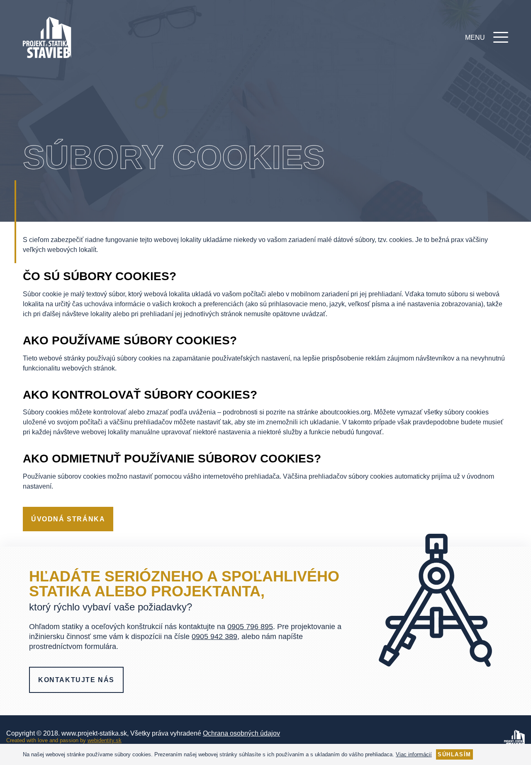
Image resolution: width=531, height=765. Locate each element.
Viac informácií (414, 754)
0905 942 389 (214, 636)
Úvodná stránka (68, 519)
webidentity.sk (105, 740)
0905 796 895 (250, 626)
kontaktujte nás (76, 679)
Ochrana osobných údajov (241, 733)
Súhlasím (454, 754)
